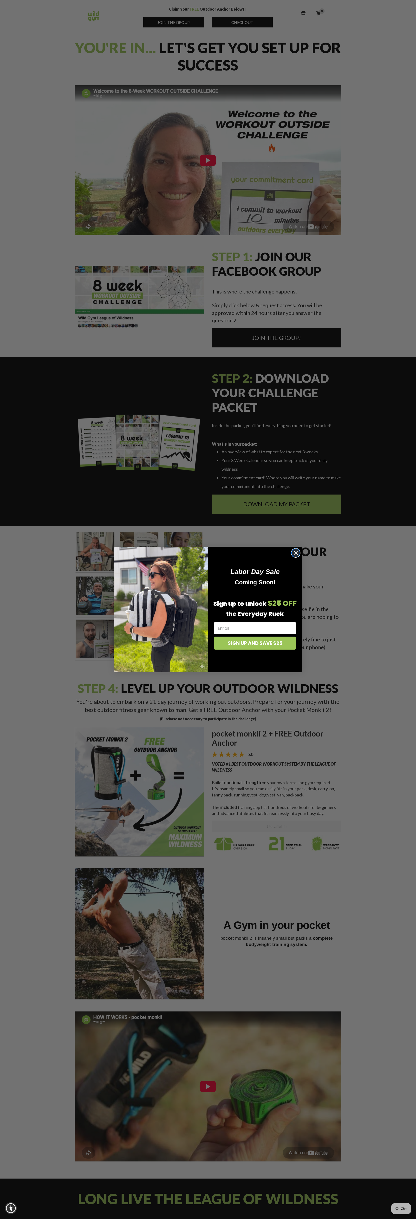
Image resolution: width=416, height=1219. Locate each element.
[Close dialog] (296, 553)
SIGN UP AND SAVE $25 (255, 643)
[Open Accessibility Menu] (11, 1208)
